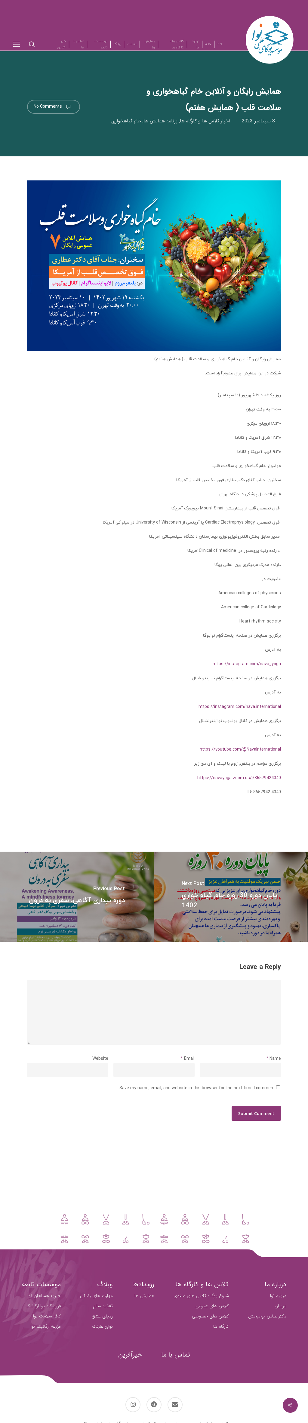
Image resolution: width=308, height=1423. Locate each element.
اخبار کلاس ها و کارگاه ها (205, 121)
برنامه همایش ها (160, 121)
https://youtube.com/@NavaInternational (240, 749)
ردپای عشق (102, 1316)
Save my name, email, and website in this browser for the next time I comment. (197, 1088)
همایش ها (144, 1295)
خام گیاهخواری (126, 121)
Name (273, 1059)
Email (188, 1059)
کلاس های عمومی (212, 1306)
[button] (16, 44)
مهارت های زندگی (96, 1295)
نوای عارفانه (102, 1326)
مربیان (280, 1306)
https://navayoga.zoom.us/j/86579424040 (239, 778)
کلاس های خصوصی (210, 1316)
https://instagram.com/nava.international (240, 706)
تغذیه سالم (103, 1306)
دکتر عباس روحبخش (267, 1316)
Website (100, 1059)
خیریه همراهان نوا (44, 1295)
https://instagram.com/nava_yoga (247, 664)
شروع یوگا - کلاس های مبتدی (201, 1295)
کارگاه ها (221, 1326)
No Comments (48, 106)
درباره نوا (278, 1295)
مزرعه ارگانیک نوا (45, 1326)
